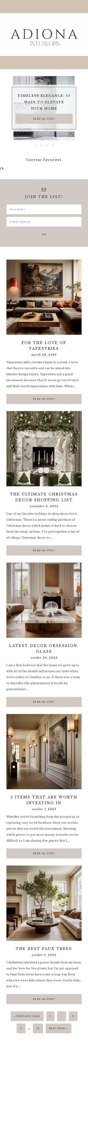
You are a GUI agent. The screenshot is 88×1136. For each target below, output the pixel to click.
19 (38, 1028)
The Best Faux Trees (44, 948)
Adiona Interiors (44, 34)
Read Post (44, 119)
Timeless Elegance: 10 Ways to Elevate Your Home (44, 102)
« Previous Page (27, 1016)
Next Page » (58, 1028)
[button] (44, 6)
